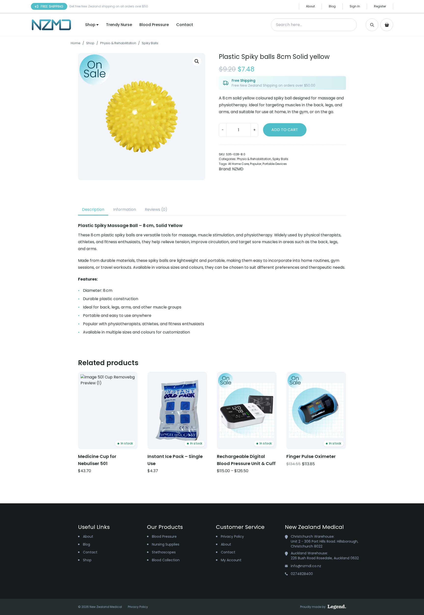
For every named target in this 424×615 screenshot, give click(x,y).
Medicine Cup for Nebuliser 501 (97, 460)
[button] (196, 61)
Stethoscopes (164, 552)
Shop (90, 24)
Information (124, 209)
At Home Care (238, 164)
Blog (332, 6)
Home (75, 43)
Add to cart (284, 130)
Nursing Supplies (165, 544)
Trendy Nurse (119, 24)
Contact (184, 24)
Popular (255, 164)
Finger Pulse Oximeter (311, 456)
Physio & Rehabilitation (118, 43)
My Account (231, 560)
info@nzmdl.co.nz (306, 565)
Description (93, 209)
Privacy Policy (232, 536)
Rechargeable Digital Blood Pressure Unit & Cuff (246, 460)
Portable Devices (275, 164)
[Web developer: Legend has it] (337, 607)
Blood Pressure (154, 24)
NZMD (237, 169)
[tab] (93, 209)
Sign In (355, 6)
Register (380, 6)
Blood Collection (166, 560)
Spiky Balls (150, 43)
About (310, 6)
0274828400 (302, 573)
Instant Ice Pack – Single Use (175, 460)
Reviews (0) (156, 209)
